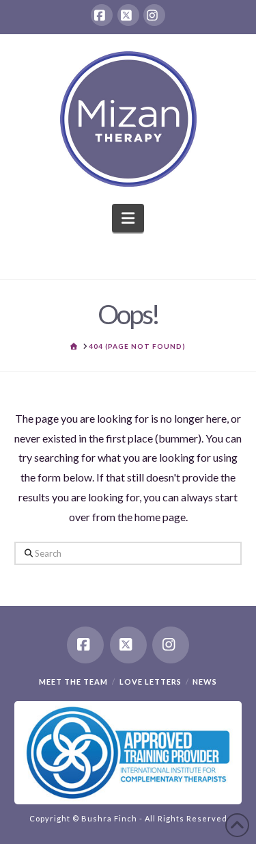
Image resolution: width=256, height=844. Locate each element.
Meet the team (73, 681)
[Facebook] (102, 15)
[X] (128, 15)
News (205, 681)
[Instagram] (154, 15)
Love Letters (150, 681)
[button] (128, 218)
